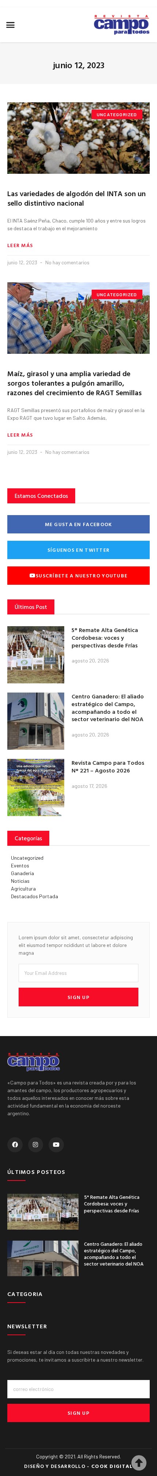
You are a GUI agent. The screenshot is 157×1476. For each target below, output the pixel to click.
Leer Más (20, 245)
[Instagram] (35, 1145)
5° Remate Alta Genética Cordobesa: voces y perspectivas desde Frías (105, 637)
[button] (11, 25)
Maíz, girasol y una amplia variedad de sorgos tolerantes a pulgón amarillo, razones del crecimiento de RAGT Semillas (74, 383)
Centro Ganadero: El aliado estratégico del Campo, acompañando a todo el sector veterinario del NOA (108, 707)
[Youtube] (56, 1145)
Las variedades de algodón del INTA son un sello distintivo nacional (76, 198)
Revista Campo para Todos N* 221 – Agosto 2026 (108, 766)
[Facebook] (15, 1145)
